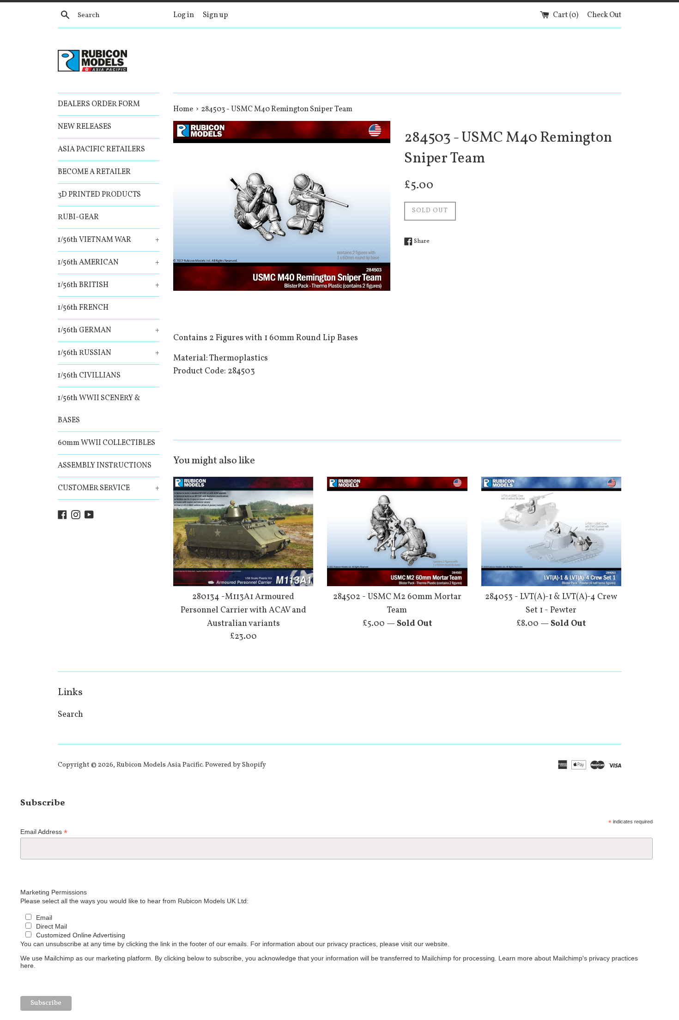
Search (70, 714)
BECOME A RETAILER (94, 172)
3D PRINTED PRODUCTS (99, 195)
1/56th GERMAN (108, 330)
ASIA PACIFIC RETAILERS (101, 149)
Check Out (604, 15)
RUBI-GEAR (78, 217)
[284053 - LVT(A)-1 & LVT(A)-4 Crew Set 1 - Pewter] (551, 531)
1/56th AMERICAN (108, 263)
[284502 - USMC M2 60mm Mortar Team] (397, 531)
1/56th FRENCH (83, 308)
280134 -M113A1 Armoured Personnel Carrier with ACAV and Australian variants (243, 610)
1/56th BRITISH (108, 285)
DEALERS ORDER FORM (99, 104)
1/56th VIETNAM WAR (108, 240)
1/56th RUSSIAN (108, 353)
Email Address (43, 832)
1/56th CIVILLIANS (89, 376)
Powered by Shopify (235, 764)
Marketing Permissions (53, 892)
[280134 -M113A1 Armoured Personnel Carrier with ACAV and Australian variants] (243, 531)
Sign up (215, 15)
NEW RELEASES (84, 127)
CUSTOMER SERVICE (108, 488)
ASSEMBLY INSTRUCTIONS (105, 466)
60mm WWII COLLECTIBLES (106, 443)
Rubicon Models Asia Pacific (159, 764)
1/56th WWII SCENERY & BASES (99, 409)
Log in (183, 15)
